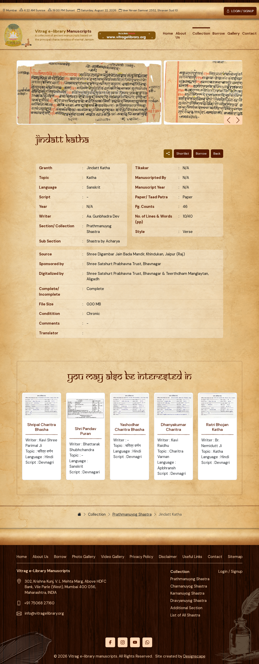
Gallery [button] (233, 33)
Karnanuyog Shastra (187, 593)
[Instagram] (122, 642)
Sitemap (235, 556)
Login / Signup (230, 571)
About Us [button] (181, 35)
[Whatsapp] (147, 642)
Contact (249, 33)
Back (217, 153)
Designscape (194, 656)
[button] (237, 120)
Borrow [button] (218, 33)
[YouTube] (135, 642)
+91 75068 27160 (39, 603)
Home (168, 33)
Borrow (201, 153)
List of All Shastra (185, 615)
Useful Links (192, 556)
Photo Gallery (83, 556)
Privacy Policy (141, 556)
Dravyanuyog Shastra (188, 600)
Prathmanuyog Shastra (132, 514)
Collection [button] (201, 33)
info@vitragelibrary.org (44, 613)
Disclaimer (168, 556)
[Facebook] (110, 642)
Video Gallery (112, 556)
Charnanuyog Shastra (188, 586)
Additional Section (186, 608)
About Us (40, 556)
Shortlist (182, 153)
